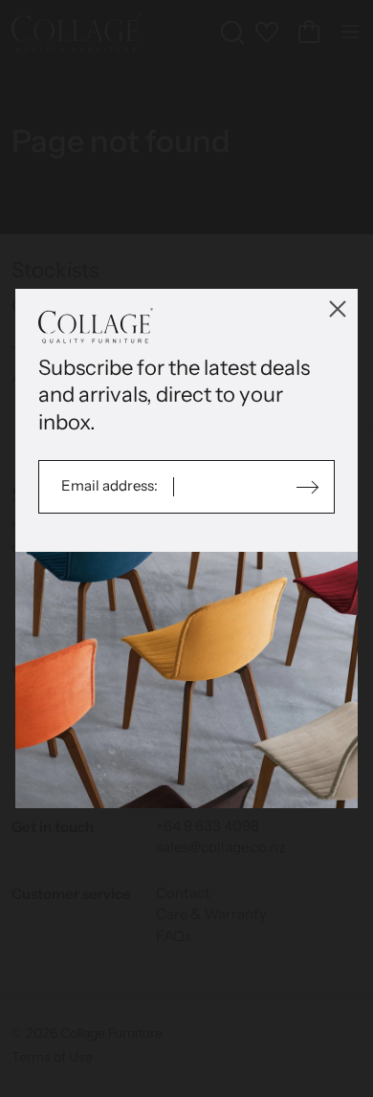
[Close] (337, 309)
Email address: (111, 485)
